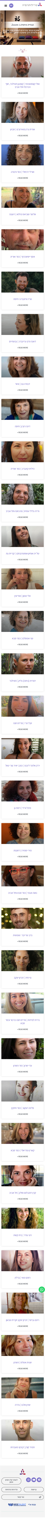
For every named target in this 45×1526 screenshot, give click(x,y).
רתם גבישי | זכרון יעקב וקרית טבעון (22, 1320)
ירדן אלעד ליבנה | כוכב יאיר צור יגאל (22, 765)
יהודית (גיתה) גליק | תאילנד (22, 680)
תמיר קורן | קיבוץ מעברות (22, 1447)
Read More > (22, 93)
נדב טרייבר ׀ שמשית (22, 935)
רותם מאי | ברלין (22, 1277)
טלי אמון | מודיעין (22, 595)
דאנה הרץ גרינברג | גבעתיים (22, 341)
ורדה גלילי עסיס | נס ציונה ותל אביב (22, 511)
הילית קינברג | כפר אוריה (22, 468)
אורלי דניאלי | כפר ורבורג (22, 171)
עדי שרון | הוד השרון (22, 1065)
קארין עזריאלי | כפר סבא (22, 1150)
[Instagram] (28, 1479)
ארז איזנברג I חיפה (22, 299)
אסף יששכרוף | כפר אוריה (22, 256)
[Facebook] (39, 1479)
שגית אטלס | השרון (23, 1362)
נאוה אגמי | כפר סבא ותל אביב (22, 892)
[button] (11, 5)
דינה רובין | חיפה (22, 426)
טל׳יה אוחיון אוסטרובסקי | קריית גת (22, 553)
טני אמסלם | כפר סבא (22, 638)
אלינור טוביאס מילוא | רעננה (22, 214)
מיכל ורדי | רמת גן (22, 808)
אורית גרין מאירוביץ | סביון (22, 129)
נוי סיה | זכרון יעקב (22, 977)
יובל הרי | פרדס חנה (22, 723)
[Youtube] (33, 1479)
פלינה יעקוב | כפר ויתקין (22, 1108)
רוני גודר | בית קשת (22, 1235)
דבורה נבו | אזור (22, 384)
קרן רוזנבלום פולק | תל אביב (22, 1192)
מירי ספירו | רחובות (23, 850)
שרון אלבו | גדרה (22, 1404)
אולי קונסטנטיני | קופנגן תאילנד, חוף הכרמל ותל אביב (23, 85)
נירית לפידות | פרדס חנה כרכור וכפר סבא (22, 1021)
